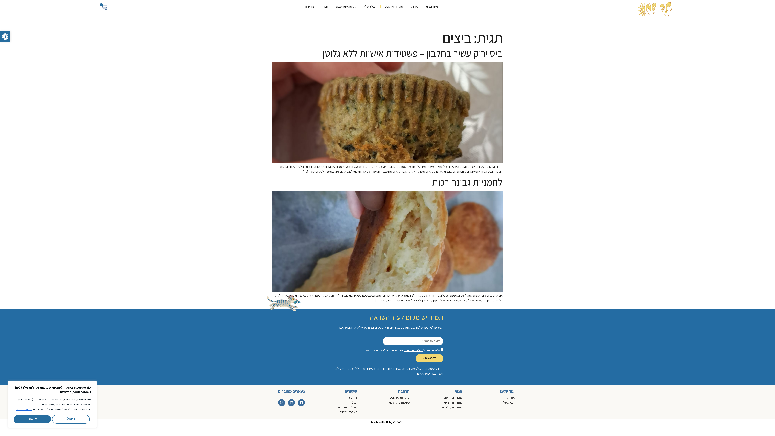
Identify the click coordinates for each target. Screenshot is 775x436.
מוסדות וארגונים (394, 6)
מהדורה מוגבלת (452, 407)
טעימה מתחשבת (346, 6)
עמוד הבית (432, 6)
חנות (325, 6)
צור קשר (309, 6)
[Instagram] (281, 402)
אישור (32, 419)
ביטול (71, 419)
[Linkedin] (291, 402)
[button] (5, 36)
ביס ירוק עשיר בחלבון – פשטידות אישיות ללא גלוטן (413, 53)
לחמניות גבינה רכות (467, 182)
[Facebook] (301, 402)
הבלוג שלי (370, 6)
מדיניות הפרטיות (413, 350)
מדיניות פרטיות (24, 409)
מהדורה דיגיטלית (451, 402)
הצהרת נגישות (348, 412)
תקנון (354, 402)
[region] (52, 404)
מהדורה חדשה (453, 397)
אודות (414, 6)
